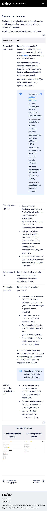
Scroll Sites (20, 508)
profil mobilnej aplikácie (35, 97)
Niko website (6, 499)
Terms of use (6, 501)
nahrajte (25, 55)
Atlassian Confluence (32, 508)
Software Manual (20, 3)
